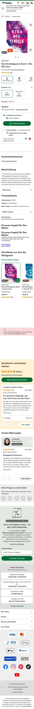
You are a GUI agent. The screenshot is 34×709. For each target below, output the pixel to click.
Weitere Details (7, 212)
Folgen (30, 440)
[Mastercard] (22, 634)
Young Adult (16, 16)
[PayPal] (23, 650)
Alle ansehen (25, 425)
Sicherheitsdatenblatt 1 (9, 161)
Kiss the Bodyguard (17, 70)
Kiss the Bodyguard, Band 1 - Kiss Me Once (10, 280)
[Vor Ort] (18, 3)
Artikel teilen (30, 25)
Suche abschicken (11, 11)
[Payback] (10, 658)
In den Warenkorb (18, 123)
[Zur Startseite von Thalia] (10, 3)
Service (3, 617)
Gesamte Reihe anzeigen (10, 260)
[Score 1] (3, 498)
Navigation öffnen (2, 8)
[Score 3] (16, 498)
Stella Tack (5, 60)
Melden (8, 418)
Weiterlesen (6, 190)
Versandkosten (27, 706)
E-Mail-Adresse (7, 548)
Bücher (7, 16)
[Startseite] (2, 16)
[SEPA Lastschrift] (10, 642)
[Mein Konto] (22, 3)
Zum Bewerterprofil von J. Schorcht (17, 442)
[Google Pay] (25, 642)
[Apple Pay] (10, 650)
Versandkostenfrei (22, 109)
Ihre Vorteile (5, 627)
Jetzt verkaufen (5, 244)
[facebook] (5, 667)
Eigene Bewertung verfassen (17, 380)
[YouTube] (17, 675)
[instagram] (13, 667)
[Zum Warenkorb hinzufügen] (17, 280)
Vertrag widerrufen (17, 606)
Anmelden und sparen (17, 558)
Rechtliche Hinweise (17, 544)
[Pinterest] (21, 667)
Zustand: (6, 87)
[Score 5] (29, 498)
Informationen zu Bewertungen (11, 375)
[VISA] (12, 634)
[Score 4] (23, 498)
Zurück (3, 425)
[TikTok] (28, 667)
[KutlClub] (24, 658)
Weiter (9, 425)
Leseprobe (30, 50)
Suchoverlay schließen (17, 7)
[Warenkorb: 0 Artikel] (31, 3)
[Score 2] (10, 498)
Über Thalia (5, 612)
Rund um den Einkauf (8, 622)
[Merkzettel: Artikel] (26, 3)
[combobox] (4, 115)
